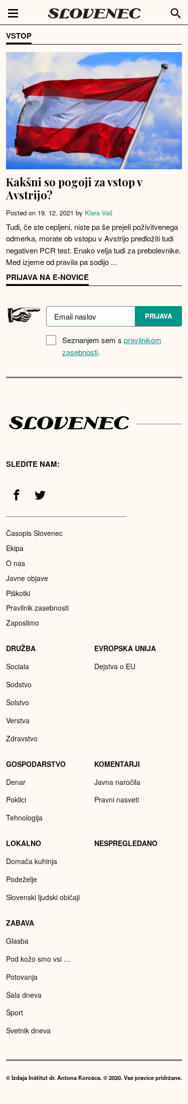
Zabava (20, 923)
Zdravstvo (22, 738)
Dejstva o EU (114, 666)
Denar (16, 782)
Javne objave (27, 578)
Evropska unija (125, 648)
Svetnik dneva (28, 1030)
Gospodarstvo (36, 764)
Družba (21, 648)
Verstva (18, 720)
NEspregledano (125, 843)
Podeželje (21, 879)
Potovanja (22, 977)
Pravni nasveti (116, 799)
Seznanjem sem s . (111, 346)
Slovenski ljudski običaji (43, 897)
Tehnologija (24, 817)
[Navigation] (13, 12)
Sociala (17, 666)
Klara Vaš (99, 212)
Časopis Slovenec (34, 533)
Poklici (16, 799)
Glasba (17, 941)
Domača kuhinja (31, 861)
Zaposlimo (22, 623)
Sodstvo (19, 684)
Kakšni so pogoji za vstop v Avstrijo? (74, 188)
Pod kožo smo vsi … (38, 959)
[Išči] (176, 12)
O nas (15, 563)
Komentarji (117, 764)
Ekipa (15, 548)
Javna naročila (117, 782)
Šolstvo (17, 702)
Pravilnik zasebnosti (37, 608)
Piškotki (18, 593)
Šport (14, 1012)
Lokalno (23, 843)
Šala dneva (24, 995)
